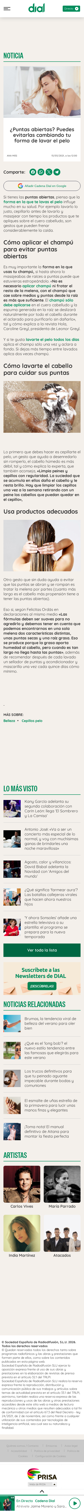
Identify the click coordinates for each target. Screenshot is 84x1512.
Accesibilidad (19, 1451)
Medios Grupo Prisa (42, 1484)
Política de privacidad (47, 1451)
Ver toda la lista (42, 950)
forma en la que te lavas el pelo (32, 201)
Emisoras (51, 1445)
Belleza (9, 720)
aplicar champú (36, 285)
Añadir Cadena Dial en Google (45, 186)
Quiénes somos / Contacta (22, 1445)
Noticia (13, 56)
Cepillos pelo (32, 720)
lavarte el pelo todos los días (52, 339)
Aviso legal (71, 1445)
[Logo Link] (36, 7)
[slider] (42, 1495)
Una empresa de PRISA (42, 1474)
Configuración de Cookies (50, 1456)
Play (75, 1503)
